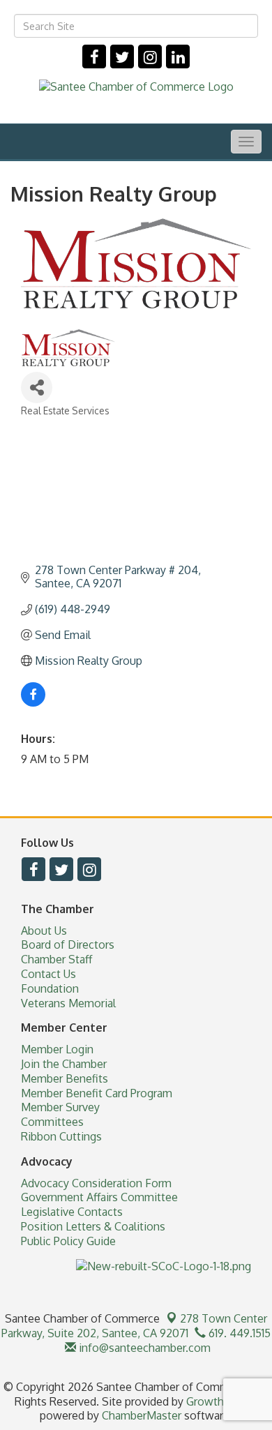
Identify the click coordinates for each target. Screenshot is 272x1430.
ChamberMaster (141, 1415)
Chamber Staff (56, 959)
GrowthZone (218, 1401)
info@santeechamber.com (143, 1348)
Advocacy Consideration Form (96, 1183)
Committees (52, 1122)
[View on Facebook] (33, 702)
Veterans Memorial (68, 1003)
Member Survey (60, 1107)
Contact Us (48, 974)
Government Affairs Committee (99, 1197)
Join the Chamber (64, 1064)
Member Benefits (64, 1078)
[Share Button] (36, 387)
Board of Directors (67, 944)
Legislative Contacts (72, 1212)
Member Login (57, 1049)
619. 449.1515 (238, 1333)
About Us (44, 931)
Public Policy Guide (68, 1241)
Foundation (50, 988)
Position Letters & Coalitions (93, 1226)
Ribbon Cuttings (61, 1136)
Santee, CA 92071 (134, 1325)
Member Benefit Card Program (96, 1093)
